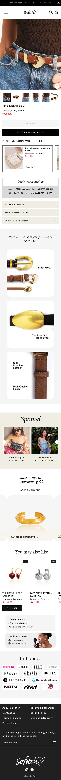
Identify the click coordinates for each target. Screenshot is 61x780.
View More (12, 608)
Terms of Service (11, 718)
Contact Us (8, 712)
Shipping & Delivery (16, 220)
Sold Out (30, 167)
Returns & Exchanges (42, 707)
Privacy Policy (10, 723)
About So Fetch (11, 707)
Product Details (15, 204)
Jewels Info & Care (16, 212)
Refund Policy (38, 712)
